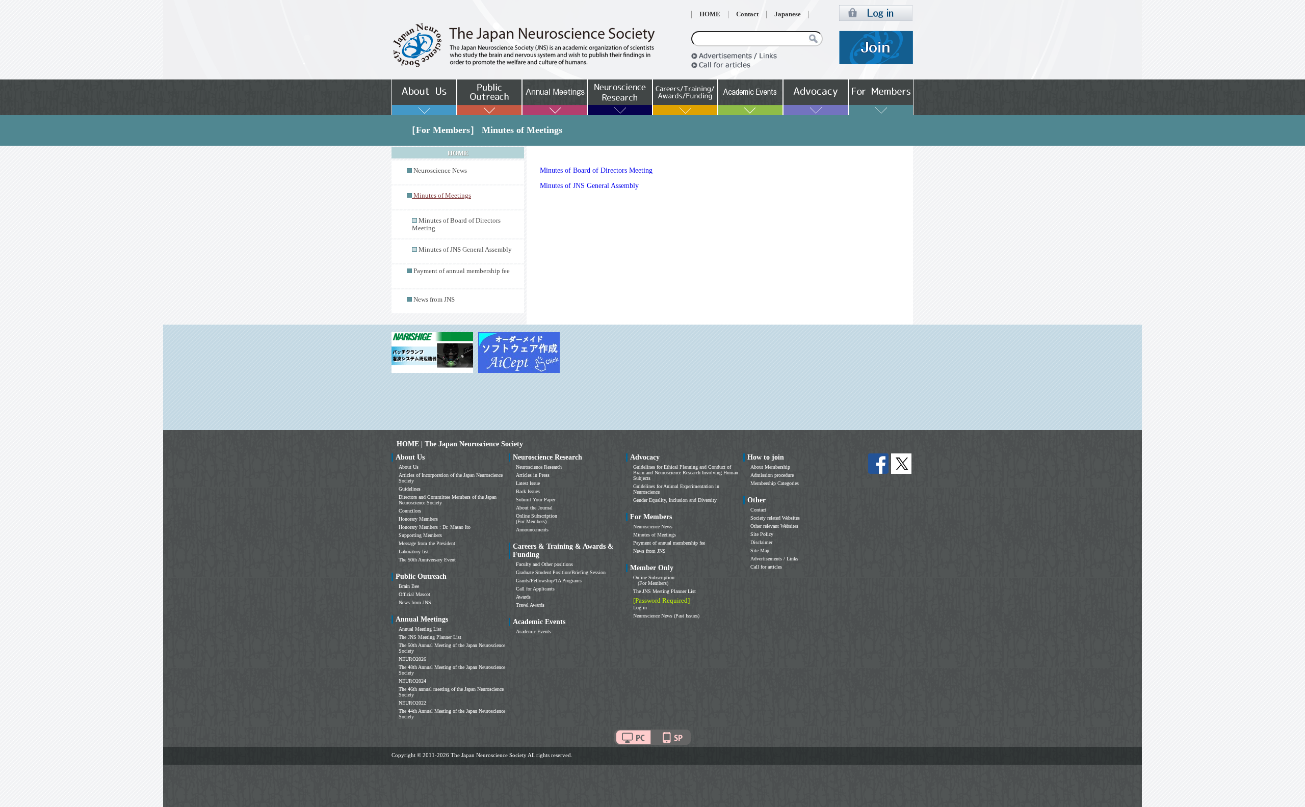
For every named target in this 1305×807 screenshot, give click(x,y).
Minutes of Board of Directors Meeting (596, 170)
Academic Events (533, 631)
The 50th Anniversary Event (427, 559)
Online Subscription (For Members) (536, 518)
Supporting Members (420, 535)
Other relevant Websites (774, 526)
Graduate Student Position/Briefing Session (561, 572)
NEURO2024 (412, 681)
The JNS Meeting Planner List (430, 637)
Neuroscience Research (539, 467)
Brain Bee (409, 586)
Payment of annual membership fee (461, 271)
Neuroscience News (440, 170)
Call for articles (766, 567)
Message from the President (427, 543)
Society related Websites (775, 518)
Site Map (759, 550)
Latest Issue (528, 483)
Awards (523, 597)
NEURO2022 (412, 703)
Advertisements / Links (774, 558)
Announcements (532, 529)
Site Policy (761, 534)
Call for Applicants (535, 588)
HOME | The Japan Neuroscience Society (460, 444)
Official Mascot (414, 594)
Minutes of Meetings (654, 534)
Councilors (410, 511)
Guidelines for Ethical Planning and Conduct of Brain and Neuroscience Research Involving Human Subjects (685, 472)
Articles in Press (533, 475)
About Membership (770, 467)
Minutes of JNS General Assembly (465, 249)
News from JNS (434, 299)
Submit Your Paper (535, 499)
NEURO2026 (412, 659)
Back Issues (528, 491)
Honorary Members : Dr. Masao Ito (435, 527)
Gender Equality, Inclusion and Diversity (675, 500)
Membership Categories (774, 483)
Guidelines (410, 489)
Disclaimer (761, 542)
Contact (747, 14)
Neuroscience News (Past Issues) (666, 615)
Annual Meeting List (420, 629)
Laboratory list (414, 551)
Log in (640, 607)
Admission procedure (772, 475)
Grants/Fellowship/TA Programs (549, 580)
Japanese (787, 14)
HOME (709, 14)
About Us (409, 467)
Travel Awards (530, 605)
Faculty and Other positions (544, 564)
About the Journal (534, 507)
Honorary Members (418, 519)
